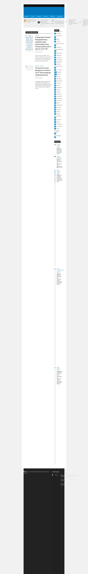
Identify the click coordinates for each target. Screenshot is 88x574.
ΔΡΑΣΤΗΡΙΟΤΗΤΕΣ (60, 270)
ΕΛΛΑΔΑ (32, 16)
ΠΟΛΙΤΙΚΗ (45, 16)
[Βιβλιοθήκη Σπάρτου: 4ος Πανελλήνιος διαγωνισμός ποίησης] (25, 21)
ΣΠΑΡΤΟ (58, 145)
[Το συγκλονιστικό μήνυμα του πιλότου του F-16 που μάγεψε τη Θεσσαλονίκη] (29, 67)
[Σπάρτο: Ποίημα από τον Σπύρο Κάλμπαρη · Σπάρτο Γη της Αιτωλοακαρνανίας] (52, 22)
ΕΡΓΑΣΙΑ (81, 16)
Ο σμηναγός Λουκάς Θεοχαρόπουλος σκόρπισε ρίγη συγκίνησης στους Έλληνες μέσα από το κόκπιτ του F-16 (43, 43)
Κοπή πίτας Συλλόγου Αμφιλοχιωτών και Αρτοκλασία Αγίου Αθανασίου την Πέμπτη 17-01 (45, 22)
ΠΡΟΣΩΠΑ (67, 16)
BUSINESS (52, 16)
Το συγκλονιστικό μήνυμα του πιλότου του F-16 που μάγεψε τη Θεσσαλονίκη (43, 71)
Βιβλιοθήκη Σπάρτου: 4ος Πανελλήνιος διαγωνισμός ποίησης (31, 21)
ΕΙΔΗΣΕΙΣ (26, 16)
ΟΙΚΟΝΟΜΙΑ (59, 16)
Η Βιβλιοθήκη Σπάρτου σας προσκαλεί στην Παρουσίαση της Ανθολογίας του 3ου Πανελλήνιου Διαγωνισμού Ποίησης (59, 377)
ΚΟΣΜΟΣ (39, 16)
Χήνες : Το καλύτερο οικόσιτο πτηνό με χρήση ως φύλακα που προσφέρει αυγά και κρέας (69, 475)
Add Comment (39, 52)
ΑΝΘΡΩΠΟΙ (74, 16)
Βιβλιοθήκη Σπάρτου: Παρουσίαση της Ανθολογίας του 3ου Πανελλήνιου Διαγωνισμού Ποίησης (73, 22)
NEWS (58, 156)
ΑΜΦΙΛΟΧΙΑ (59, 157)
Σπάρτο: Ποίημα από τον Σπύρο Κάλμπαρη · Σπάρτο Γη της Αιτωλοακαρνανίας (59, 22)
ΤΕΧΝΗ (58, 147)
